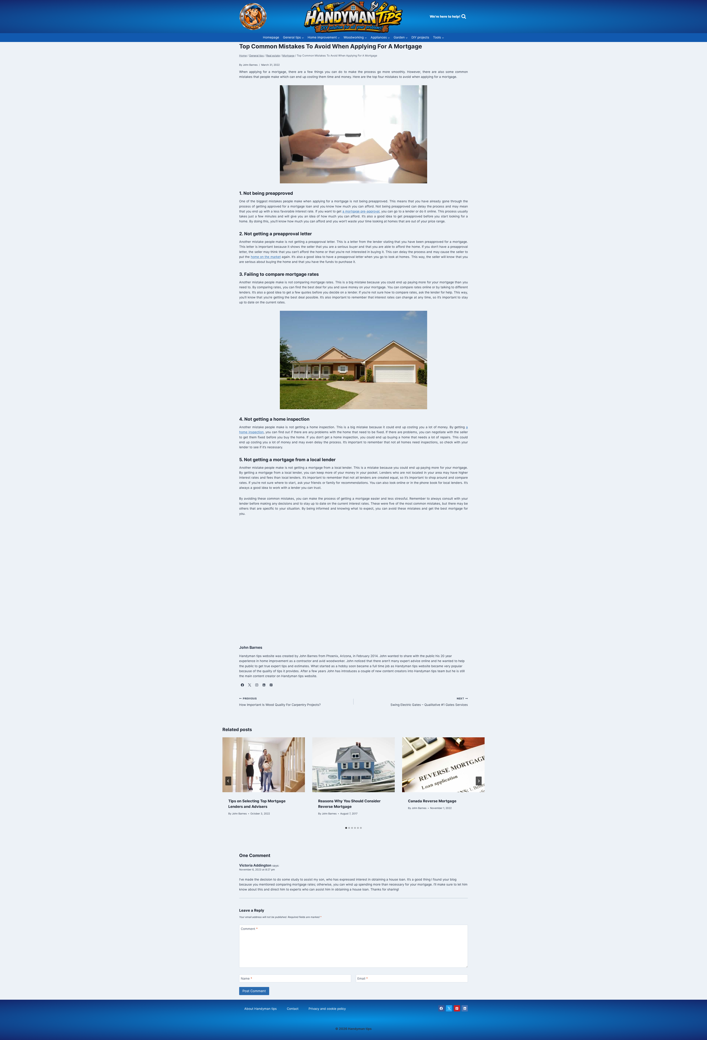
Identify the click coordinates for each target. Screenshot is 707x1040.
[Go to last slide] (228, 781)
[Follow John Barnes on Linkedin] (264, 685)
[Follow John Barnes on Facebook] (242, 685)
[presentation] (263, 764)
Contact (292, 1009)
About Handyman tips (260, 1009)
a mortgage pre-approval (360, 211)
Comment (249, 929)
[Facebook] (441, 1008)
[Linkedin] (465, 1008)
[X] (449, 1008)
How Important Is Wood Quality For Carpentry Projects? (280, 702)
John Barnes (239, 813)
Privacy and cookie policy (327, 1009)
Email (362, 978)
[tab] (346, 828)
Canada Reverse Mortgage (432, 801)
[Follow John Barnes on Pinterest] (271, 685)
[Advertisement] (349, 576)
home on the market (266, 257)
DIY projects (420, 37)
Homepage (271, 37)
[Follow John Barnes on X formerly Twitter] (249, 685)
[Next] (479, 781)
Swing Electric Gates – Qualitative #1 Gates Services (429, 702)
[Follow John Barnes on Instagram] (257, 685)
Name (246, 978)
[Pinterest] (457, 1008)
